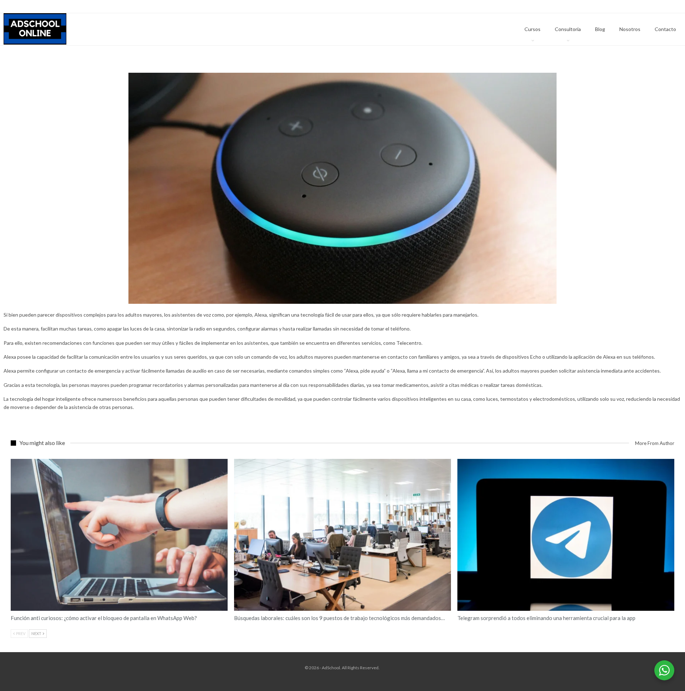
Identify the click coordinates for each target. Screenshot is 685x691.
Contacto (665, 29)
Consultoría (568, 29)
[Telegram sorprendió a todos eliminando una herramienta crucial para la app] (565, 535)
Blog (600, 29)
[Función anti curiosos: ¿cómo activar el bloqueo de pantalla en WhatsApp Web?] (119, 535)
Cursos (532, 29)
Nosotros (629, 29)
